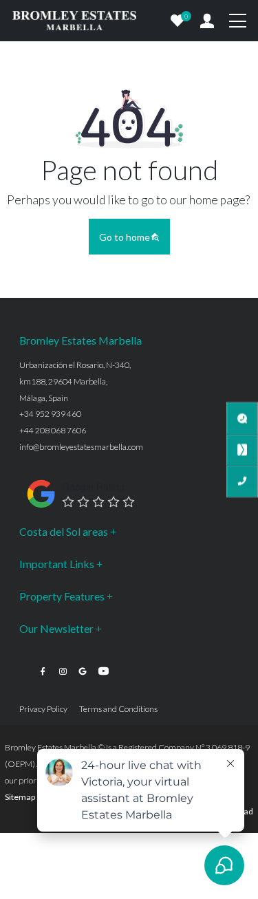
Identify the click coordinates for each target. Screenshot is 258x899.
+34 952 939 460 (50, 414)
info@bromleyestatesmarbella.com (81, 447)
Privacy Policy (43, 709)
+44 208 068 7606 (52, 430)
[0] (177, 20)
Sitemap (20, 797)
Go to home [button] (124, 237)
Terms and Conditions (118, 709)
